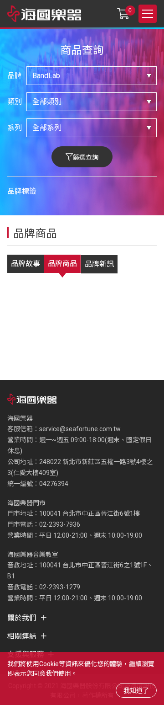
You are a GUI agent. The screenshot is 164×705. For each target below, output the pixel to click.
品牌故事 (25, 263)
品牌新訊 (99, 264)
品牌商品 (62, 263)
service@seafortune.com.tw (80, 429)
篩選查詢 (85, 157)
